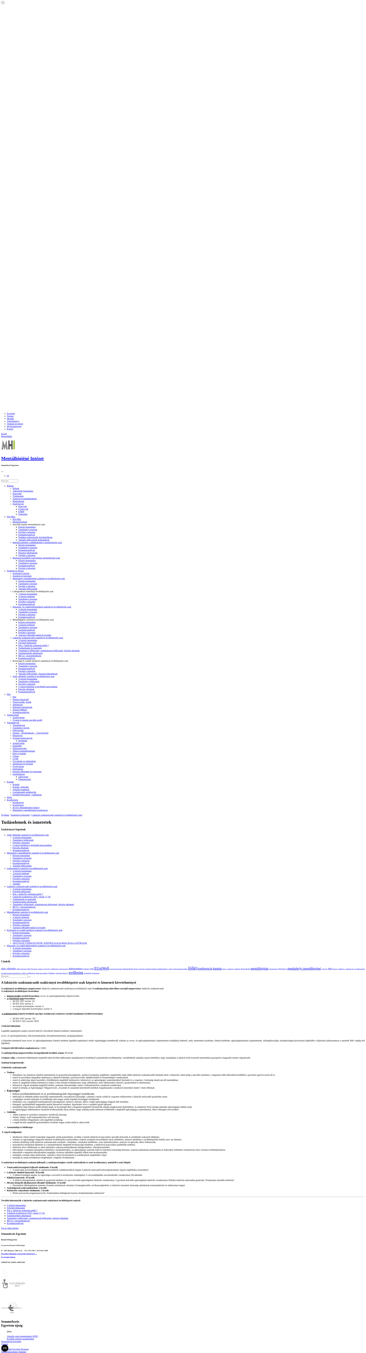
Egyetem (11, 413)
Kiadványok (18, 504)
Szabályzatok (19, 743)
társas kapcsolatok (42, 973)
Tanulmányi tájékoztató (28, 681)
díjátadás (86, 969)
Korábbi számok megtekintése (20, 1339)
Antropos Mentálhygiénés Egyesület (34, 635)
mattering (230, 969)
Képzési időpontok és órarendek (27, 771)
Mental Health (245, 969)
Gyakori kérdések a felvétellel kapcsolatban (37, 686)
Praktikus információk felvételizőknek (35, 537)
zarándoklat (88, 973)
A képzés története (26, 596)
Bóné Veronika (32, 969)
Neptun (10, 416)
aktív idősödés (8, 968)
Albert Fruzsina (22, 969)
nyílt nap (324, 969)
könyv (224, 969)
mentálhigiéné (259, 968)
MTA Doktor (282, 969)
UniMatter (51, 973)
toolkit (23, 973)
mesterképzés (273, 969)
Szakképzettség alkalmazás (30, 653)
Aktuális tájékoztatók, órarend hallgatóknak (37, 674)
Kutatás (10, 782)
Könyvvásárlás (19, 753)
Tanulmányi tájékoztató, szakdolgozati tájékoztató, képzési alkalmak (49, 650)
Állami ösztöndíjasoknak (24, 751)
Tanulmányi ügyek (21, 728)
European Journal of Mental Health (121, 969)
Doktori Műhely (20, 710)
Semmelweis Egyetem (11, 1341)
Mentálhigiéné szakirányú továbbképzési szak (27, 912)
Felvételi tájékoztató (27, 643)
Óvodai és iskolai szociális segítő (27, 720)
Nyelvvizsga (18, 766)
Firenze (136, 969)
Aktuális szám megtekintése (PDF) (22, 1336)
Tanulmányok (13, 722)
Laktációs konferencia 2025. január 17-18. (32, 897)
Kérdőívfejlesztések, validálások (27, 795)
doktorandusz (76, 968)
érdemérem (96, 973)
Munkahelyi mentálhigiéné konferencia (30, 810)
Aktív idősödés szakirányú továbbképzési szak (33, 676)
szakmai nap (350, 969)
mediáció (237, 969)
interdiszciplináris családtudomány (156, 969)
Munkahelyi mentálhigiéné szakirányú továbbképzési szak (39, 578)
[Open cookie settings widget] (4, 1348)
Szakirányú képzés (15, 571)
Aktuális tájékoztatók (27, 589)
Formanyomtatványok (22, 738)
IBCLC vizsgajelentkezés (29, 656)
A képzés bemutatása (27, 594)
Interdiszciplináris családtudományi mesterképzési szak (37, 542)
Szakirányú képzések (22, 576)
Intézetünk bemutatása (23, 491)
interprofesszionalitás (180, 969)
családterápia (54, 969)
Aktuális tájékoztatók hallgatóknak (33, 540)
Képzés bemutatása (27, 527)
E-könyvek (23, 509)
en (8, 476)
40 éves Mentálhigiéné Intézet (26, 807)
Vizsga (16, 756)
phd (330, 968)
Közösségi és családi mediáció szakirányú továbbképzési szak (34, 930)
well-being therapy (61, 973)
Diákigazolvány (20, 748)
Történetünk (18, 496)
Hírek (9, 797)
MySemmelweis (14, 426)
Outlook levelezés (15, 424)
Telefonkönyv (13, 421)
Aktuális (16, 884)
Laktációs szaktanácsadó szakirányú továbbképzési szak (38, 638)
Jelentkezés (18, 704)
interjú (171, 969)
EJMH (21, 511)
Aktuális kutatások (21, 789)
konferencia (204, 968)
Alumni (4, 1344)
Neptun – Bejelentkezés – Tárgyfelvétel (30, 733)
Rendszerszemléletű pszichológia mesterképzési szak (36, 558)
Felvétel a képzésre (26, 532)
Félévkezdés (18, 730)
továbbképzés (30, 973)
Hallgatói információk (22, 707)
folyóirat (142, 969)
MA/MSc (11, 517)
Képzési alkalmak (26, 689)
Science (334, 969)
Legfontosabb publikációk (24, 792)
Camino (40, 969)
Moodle (10, 418)
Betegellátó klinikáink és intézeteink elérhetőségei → (19, 1254)
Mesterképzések (20, 522)
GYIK (15, 759)
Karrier (10, 429)
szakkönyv (341, 969)
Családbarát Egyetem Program (15, 1349)
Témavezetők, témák (22, 702)
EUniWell (101, 968)
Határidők (17, 746)
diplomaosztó (63, 969)
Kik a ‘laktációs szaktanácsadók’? (33, 645)
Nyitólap (5, 815)
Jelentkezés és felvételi (23, 764)
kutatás (217, 968)
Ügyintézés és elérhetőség (24, 761)
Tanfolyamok (13, 715)
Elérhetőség (18, 769)
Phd (8, 694)
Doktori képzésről (21, 699)
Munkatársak (18, 501)
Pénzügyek (18, 735)
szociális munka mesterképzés (11, 973)
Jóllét (192, 968)
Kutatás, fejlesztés (21, 787)
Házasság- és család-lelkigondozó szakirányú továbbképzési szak (42, 607)
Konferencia (12, 800)
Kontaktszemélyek (26, 535)
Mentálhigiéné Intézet (22, 458)
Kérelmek (22, 740)
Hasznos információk (27, 553)
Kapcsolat (17, 493)
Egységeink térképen (8, 1257)
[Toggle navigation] (2, 471)
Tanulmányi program (27, 529)
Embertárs (22, 514)
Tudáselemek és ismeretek (30, 648)
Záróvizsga (23, 777)
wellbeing (75, 972)
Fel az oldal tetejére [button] (10, 1228)
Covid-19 (46, 969)
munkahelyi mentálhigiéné (304, 968)
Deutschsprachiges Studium (13, 1352)
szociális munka (359, 969)
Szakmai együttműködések (25, 499)
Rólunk (10, 486)
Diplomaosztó (24, 779)
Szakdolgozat (19, 774)
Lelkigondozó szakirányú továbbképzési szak (27, 868)
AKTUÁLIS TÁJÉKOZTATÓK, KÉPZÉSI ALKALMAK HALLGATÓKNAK (50, 943)
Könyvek (22, 506)
